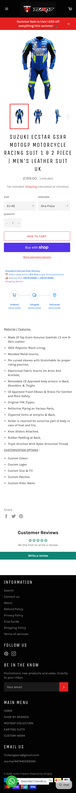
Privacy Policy (13, 615)
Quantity (9, 214)
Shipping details (14, 281)
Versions (43, 197)
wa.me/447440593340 (20, 761)
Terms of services (16, 634)
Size (6, 197)
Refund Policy (13, 609)
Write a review (38, 555)
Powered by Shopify (41, 773)
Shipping (31, 186)
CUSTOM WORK (14, 735)
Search (9, 590)
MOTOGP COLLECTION (18, 723)
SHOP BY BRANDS (16, 717)
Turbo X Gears (21, 773)
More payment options (37, 257)
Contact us (11, 596)
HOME (8, 711)
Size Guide (11, 621)
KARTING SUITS (14, 729)
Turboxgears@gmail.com (21, 755)
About (8, 603)
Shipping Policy (15, 628)
